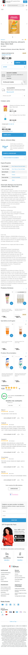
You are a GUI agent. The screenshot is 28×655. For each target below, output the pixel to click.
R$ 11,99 (13, 111)
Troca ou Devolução (5, 594)
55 (4, 349)
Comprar (17, 62)
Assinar (5, 66)
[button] (14, 24)
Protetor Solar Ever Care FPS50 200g (7, 342)
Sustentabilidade (4, 581)
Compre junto (7, 134)
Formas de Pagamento (6, 588)
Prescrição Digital (18, 579)
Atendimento (4, 584)
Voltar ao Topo (13, 621)
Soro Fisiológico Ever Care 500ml (17, 115)
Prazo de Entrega (4, 590)
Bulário (2, 579)
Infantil (13, 177)
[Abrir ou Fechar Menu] (1, 5)
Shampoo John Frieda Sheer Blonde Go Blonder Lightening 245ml (7, 310)
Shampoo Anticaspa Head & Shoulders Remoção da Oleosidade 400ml (7, 375)
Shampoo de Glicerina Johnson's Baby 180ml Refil (17, 106)
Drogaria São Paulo (6, 54)
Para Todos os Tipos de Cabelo (18, 169)
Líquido (13, 171)
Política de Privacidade (19, 588)
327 (18, 317)
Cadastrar (14, 520)
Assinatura (17, 581)
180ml (13, 180)
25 (4, 381)
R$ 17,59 (11, 109)
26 (17, 349)
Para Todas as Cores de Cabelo (18, 166)
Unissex (13, 174)
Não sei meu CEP (10, 91)
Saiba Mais (9, 78)
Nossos (17, 571)
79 (4, 317)
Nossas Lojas (3, 577)
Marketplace (3, 595)
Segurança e (18, 585)
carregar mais (14, 488)
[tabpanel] (14, 24)
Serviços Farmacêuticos (20, 577)
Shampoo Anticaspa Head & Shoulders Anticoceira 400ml (20, 375)
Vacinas (16, 574)
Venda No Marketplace (6, 572)
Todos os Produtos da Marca (11, 157)
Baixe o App (25, 2)
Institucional (4, 570)
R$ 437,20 (17, 314)
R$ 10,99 (13, 120)
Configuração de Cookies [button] (20, 596)
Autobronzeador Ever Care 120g (19, 342)
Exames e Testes (18, 575)
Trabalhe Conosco (5, 574)
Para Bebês (17, 177)
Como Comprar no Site (6, 587)
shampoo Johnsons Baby (9, 153)
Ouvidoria (3, 576)
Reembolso (3, 592)
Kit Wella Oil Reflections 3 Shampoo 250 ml (20, 310)
